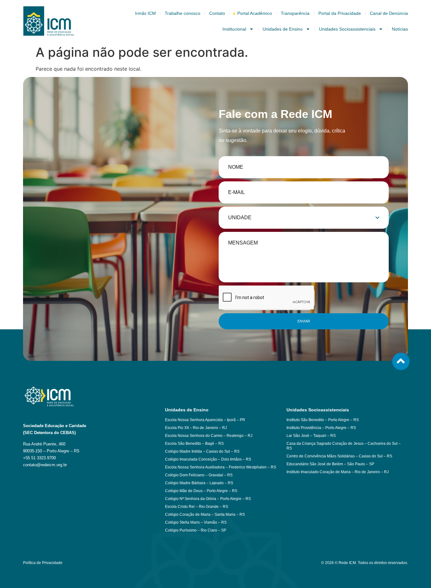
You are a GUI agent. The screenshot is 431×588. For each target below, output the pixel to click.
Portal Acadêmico (254, 13)
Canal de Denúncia (389, 13)
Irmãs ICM (145, 13)
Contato (217, 13)
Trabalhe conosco (182, 13)
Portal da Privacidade (339, 13)
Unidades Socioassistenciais (347, 29)
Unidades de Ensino (283, 29)
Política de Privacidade (42, 563)
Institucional (234, 29)
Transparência (295, 13)
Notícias (400, 29)
